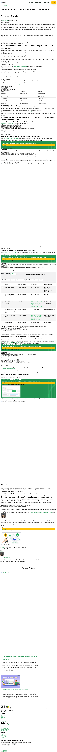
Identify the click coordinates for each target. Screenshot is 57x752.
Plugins (31, 2)
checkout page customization (7, 123)
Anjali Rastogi (5, 20)
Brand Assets (4, 746)
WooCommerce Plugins (6, 724)
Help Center (3, 735)
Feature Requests (5, 729)
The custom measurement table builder (9, 269)
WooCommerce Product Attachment (11, 138)
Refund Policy (4, 747)
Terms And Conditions (6, 749)
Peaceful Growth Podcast (6, 720)
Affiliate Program (4, 728)
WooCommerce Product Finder (10, 338)
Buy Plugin (4, 145)
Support (2, 737)
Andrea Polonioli (17, 342)
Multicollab (3, 718)
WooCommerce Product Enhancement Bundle (41, 512)
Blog (2, 5)
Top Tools (5, 5)
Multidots (3, 717)
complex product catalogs (9, 368)
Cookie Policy (4, 751)
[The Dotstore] (3, 2)
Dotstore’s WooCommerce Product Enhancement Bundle (19, 111)
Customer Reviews (5, 727)
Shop (54, 2)
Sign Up (14, 744)
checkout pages (20, 84)
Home (1, 547)
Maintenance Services (6, 726)
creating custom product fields (20, 66)
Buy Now (4, 529)
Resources (46, 2)
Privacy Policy (4, 750)
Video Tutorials (4, 736)
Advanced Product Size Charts (9, 252)
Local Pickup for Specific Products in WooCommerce (15, 689)
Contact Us (3, 721)
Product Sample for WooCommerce (11, 376)
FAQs (2, 738)
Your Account (4, 730)
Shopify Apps (38, 2)
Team (2, 716)
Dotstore (3, 715)
